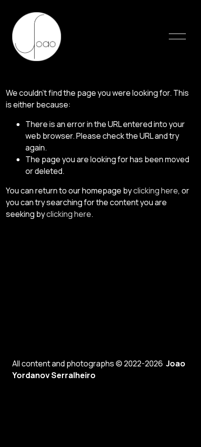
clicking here (155, 190)
